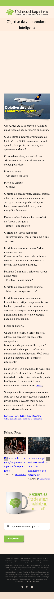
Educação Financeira (21, 418)
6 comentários (36, 418)
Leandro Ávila (13, 416)
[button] (6, 459)
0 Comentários (20, 474)
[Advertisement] (27, 62)
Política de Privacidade (32, 581)
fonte (39, 385)
